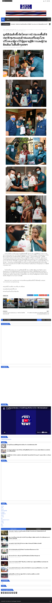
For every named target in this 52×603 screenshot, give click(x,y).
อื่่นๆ (15, 29)
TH (37, 24)
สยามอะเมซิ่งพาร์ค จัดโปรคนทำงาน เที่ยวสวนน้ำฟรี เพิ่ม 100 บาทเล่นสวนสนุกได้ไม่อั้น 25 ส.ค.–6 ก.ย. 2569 (28, 568)
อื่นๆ (2, 524)
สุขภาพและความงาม (5, 519)
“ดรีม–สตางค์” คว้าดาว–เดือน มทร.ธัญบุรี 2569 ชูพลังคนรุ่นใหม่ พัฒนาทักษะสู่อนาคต (24, 555)
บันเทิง (2, 515)
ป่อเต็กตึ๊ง (7, 29)
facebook (48, 319)
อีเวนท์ (2, 509)
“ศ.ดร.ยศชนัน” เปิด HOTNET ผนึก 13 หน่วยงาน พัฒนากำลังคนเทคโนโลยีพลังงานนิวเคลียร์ (25, 305)
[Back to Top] (50, 601)
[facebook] (45, 1)
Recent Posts (13, 529)
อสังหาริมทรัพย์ (4, 510)
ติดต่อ (2, 525)
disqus (43, 319)
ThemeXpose (8, 601)
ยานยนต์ (2, 512)
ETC (2, 582)
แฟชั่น (2, 521)
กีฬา (2, 518)
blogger (39, 319)
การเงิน (2, 516)
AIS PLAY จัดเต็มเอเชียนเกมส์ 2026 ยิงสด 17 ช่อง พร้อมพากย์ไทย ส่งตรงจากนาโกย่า (41, 305)
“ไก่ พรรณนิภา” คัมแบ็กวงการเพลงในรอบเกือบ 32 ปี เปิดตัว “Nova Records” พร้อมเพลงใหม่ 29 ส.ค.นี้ (27, 531)
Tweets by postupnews (6, 439)
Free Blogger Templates (16, 601)
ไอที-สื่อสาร (3, 513)
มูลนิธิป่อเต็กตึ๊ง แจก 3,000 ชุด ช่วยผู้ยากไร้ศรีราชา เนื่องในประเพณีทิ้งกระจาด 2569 (24, 574)
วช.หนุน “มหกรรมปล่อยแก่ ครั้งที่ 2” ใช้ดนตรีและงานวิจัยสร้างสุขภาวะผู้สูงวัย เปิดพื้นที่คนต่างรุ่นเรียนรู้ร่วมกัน (28, 561)
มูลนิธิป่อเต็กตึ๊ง (12, 29)
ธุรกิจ (2, 507)
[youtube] (44, 1)
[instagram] (49, 1)
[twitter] (47, 1)
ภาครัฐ (2, 522)
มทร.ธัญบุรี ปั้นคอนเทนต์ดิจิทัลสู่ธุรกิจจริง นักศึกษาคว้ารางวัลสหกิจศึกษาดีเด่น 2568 (22, 444)
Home (4, 29)
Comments (38, 529)
